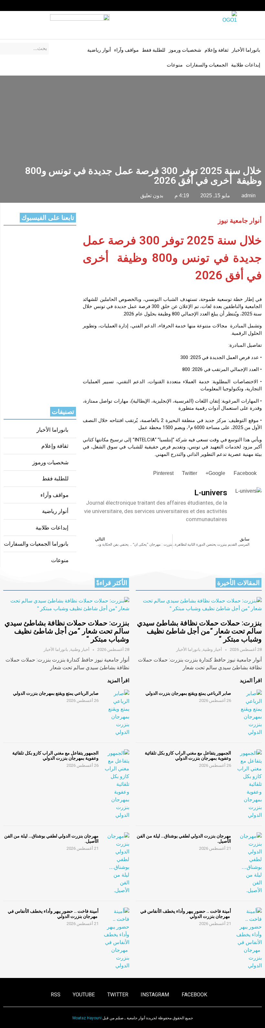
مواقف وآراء (126, 50)
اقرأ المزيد (251, 680)
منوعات (175, 65)
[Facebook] (55, 5)
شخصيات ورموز (185, 50)
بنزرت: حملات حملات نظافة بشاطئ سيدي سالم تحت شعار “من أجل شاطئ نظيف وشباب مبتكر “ (199, 631)
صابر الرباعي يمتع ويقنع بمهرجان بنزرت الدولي (188, 693)
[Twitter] (30, 5)
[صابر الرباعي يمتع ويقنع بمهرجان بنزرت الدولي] (249, 713)
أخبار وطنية (212, 649)
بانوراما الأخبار (246, 50)
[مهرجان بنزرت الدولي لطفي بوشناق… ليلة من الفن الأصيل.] (249, 863)
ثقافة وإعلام (216, 50)
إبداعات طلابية (245, 65)
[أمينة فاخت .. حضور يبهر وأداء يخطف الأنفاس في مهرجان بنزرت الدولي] (249, 939)
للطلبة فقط (153, 50)
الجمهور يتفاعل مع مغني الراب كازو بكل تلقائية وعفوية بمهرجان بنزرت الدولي (188, 755)
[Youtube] (18, 5)
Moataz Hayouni (86, 1018)
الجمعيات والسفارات (207, 65)
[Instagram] (42, 5)
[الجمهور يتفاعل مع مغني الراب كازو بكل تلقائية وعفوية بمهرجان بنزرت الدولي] (249, 784)
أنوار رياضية (99, 50)
